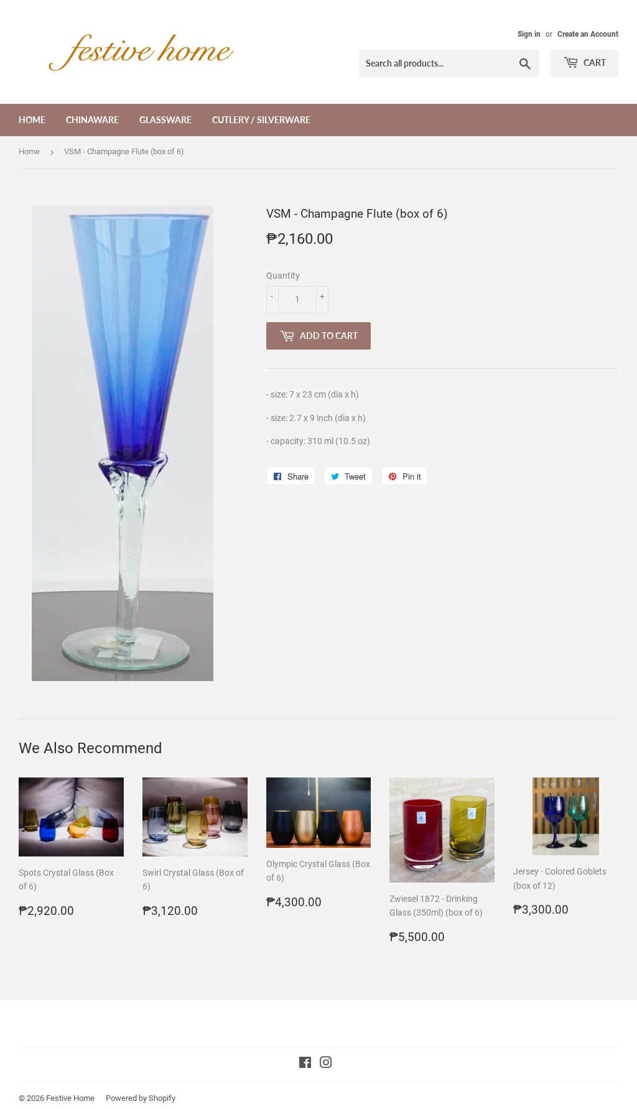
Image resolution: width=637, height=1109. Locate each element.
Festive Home (70, 1098)
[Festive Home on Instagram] (326, 1064)
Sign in (529, 34)
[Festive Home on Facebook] (305, 1064)
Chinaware (92, 119)
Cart (594, 62)
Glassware (165, 119)
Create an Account (587, 34)
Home (32, 119)
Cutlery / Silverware (261, 119)
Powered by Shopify (140, 1098)
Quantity (283, 276)
